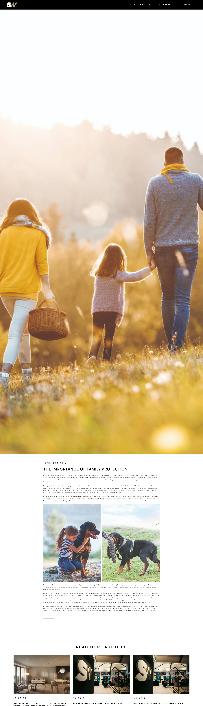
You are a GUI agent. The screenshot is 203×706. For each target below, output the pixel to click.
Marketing (146, 5)
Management (163, 5)
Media (133, 5)
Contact (185, 5)
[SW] (12, 4)
